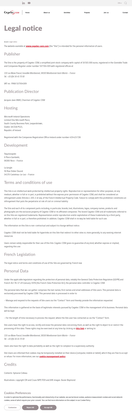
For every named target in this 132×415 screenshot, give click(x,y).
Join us (106, 12)
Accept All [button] (48, 407)
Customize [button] (12, 407)
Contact (125, 12)
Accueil (6, 42)
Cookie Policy (85, 400)
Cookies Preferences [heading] (17, 393)
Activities (67, 12)
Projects (87, 12)
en (119, 3)
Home (27, 12)
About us (47, 12)
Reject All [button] (30, 407)
